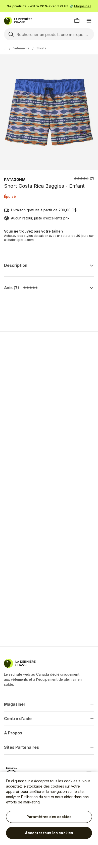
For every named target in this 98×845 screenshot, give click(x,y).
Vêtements (21, 48)
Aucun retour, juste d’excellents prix (40, 218)
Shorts (41, 48)
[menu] (89, 21)
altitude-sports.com (19, 240)
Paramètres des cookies (49, 817)
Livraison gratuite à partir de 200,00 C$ (44, 210)
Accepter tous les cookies (49, 833)
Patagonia (15, 179)
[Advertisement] (49, 389)
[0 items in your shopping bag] (77, 21)
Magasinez (82, 6)
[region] (49, 808)
